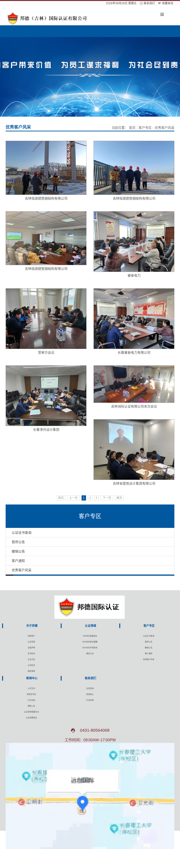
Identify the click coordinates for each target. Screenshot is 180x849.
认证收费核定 (31, 718)
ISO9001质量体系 (90, 636)
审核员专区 (31, 694)
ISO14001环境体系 (90, 648)
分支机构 (90, 700)
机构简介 (31, 636)
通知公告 (31, 706)
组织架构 (31, 671)
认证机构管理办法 (31, 712)
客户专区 (145, 128)
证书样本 (31, 654)
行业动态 (31, 700)
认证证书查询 (148, 636)
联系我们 (149, 3)
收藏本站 (167, 3)
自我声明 (31, 648)
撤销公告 (148, 648)
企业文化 (31, 659)
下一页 (107, 498)
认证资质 (31, 642)
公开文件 (31, 688)
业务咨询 (90, 688)
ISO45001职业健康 (90, 642)
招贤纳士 (90, 694)
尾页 (119, 498)
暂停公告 (148, 642)
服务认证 (90, 654)
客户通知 (148, 654)
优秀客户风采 (148, 659)
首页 (132, 128)
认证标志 (31, 665)
